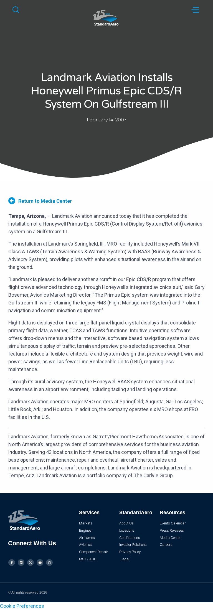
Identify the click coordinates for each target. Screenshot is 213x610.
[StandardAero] (106, 17)
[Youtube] (40, 562)
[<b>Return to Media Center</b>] (11, 200)
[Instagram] (49, 562)
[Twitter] (30, 562)
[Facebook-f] (11, 562)
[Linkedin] (21, 562)
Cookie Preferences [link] (22, 606)
